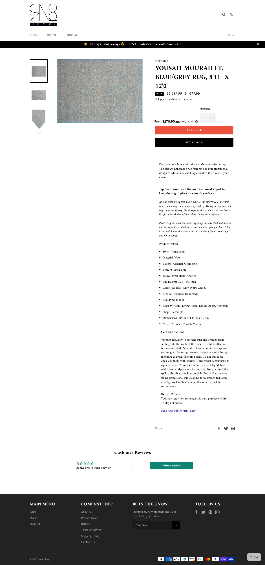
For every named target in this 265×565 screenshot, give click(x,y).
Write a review (171, 465)
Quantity (205, 109)
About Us (86, 512)
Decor (52, 35)
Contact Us (88, 542)
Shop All (73, 35)
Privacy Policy (89, 518)
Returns (85, 524)
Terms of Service (91, 530)
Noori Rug (43, 559)
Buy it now (194, 142)
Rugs (33, 35)
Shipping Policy (90, 536)
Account (231, 35)
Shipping (160, 99)
